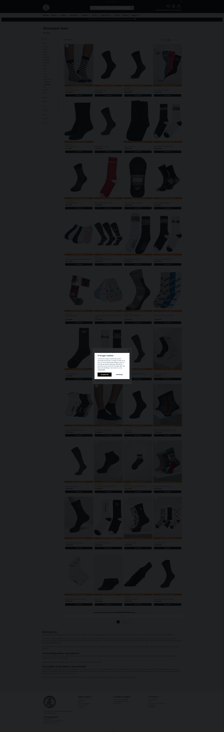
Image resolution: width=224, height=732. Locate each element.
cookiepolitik (101, 369)
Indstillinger (119, 374)
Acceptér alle (104, 374)
